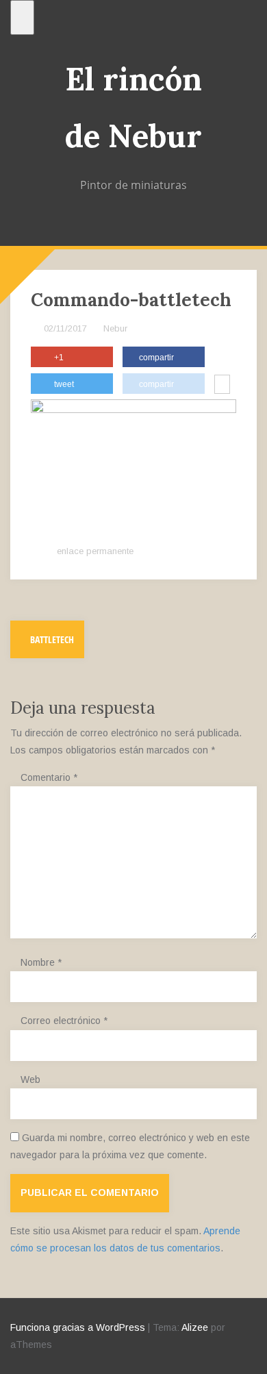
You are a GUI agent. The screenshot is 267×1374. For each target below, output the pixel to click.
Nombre (41, 962)
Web (30, 1079)
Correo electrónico (64, 1020)
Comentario (49, 777)
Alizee (194, 1327)
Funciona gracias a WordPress (77, 1327)
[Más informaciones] (222, 385)
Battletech (51, 639)
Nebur (115, 328)
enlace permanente (94, 551)
